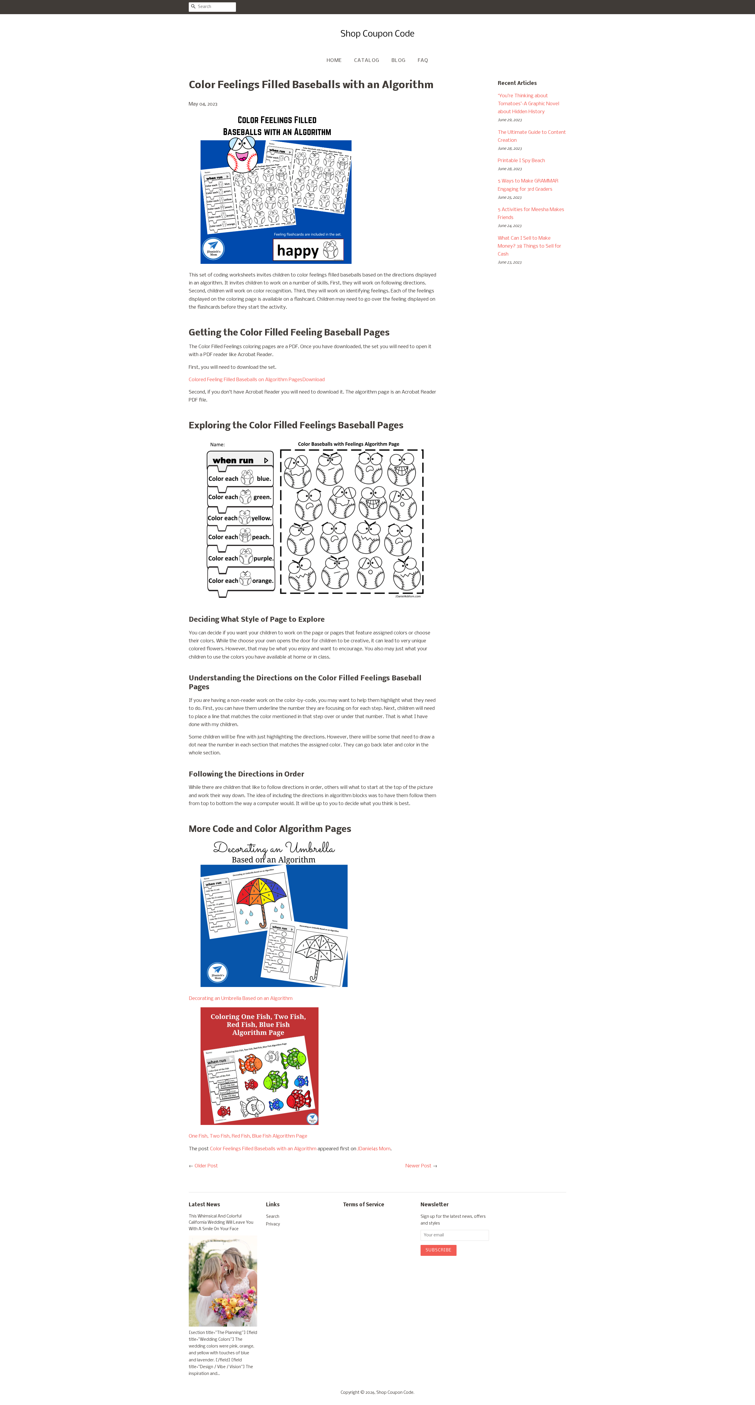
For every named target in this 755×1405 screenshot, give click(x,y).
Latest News (204, 1205)
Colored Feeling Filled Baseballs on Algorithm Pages (245, 380)
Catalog (367, 60)
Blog (399, 60)
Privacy (273, 1224)
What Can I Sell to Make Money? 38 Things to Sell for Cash (529, 246)
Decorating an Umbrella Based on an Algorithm (241, 998)
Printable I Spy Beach (521, 161)
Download (313, 380)
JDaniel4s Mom (373, 1149)
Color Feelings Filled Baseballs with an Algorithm (263, 1149)
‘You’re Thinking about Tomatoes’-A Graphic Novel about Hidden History (528, 104)
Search (272, 1217)
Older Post (206, 1166)
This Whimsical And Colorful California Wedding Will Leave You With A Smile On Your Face (221, 1223)
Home (334, 60)
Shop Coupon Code (394, 1393)
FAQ (423, 60)
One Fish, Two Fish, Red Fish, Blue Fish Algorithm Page (248, 1136)
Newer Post (418, 1166)
